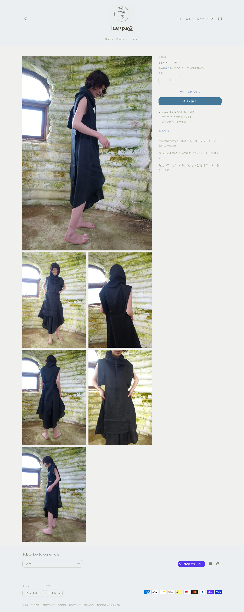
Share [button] (165, 130)
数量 (161, 73)
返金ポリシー (49, 605)
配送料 (166, 67)
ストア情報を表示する (174, 121)
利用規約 (62, 605)
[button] (26, 18)
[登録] (78, 563)
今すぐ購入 (190, 101)
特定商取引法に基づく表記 (108, 605)
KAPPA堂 (35, 605)
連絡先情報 (89, 605)
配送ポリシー (75, 605)
